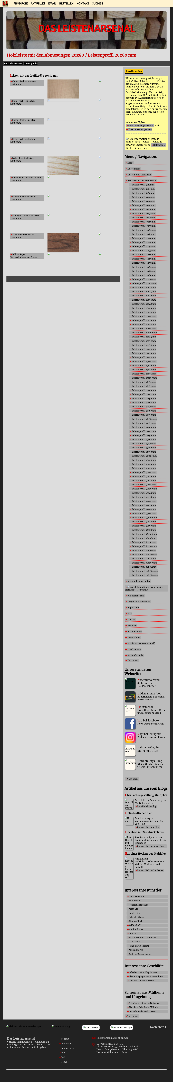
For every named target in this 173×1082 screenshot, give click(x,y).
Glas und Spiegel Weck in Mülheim (146, 976)
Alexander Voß (136, 950)
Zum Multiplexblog (146, 806)
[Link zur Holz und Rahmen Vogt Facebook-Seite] (61, 1027)
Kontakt (83, 3)
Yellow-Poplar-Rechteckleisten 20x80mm (23, 255)
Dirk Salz (133, 933)
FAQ (63, 1057)
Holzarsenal (159, 145)
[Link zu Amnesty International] (121, 1027)
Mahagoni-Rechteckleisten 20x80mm (25, 217)
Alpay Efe (133, 909)
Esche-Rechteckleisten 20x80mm (22, 159)
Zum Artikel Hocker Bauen (150, 870)
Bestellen (66, 3)
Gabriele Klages (136, 917)
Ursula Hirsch (135, 913)
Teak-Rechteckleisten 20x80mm (22, 236)
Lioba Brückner (136, 896)
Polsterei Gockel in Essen (141, 980)
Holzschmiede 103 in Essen (142, 1011)
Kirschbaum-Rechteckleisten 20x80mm (26, 179)
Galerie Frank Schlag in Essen (143, 972)
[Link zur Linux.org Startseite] (91, 1027)
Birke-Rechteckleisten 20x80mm (22, 102)
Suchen (97, 3)
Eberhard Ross (136, 929)
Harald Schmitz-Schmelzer (142, 937)
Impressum (66, 1043)
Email (52, 3)
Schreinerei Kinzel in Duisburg (144, 1003)
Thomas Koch (136, 921)
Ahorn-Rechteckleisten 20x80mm (23, 82)
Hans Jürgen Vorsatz (139, 946)
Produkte (21, 3)
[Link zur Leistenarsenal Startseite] (23, 1027)
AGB (63, 1052)
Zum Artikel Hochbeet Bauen (151, 846)
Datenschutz (67, 1048)
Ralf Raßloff (134, 925)
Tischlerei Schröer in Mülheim (144, 1007)
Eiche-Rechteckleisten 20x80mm (22, 140)
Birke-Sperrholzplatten (140, 129)
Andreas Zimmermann (140, 954)
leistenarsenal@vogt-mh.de (112, 1037)
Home (64, 1062)
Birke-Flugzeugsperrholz (140, 125)
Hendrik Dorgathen (138, 905)
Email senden (134, 71)
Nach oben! (132, 660)
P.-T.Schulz (134, 941)
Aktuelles (38, 3)
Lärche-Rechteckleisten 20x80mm (23, 198)
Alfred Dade (134, 900)
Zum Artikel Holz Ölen (148, 827)
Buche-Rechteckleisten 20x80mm (23, 121)
